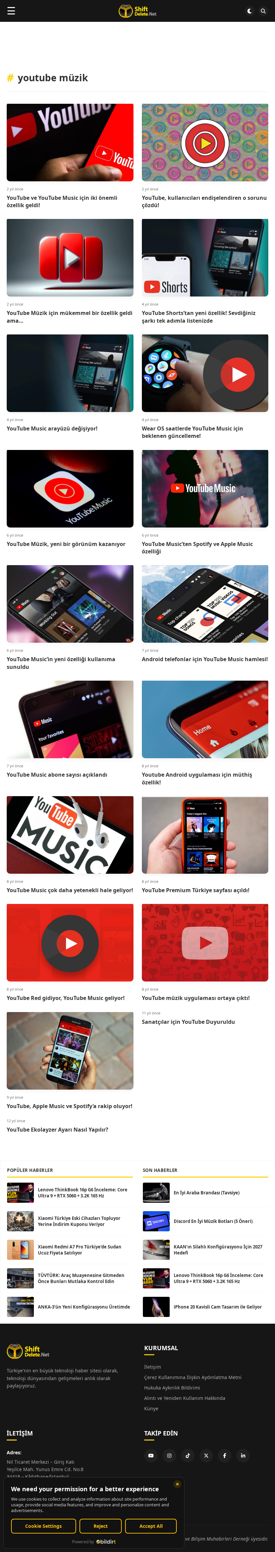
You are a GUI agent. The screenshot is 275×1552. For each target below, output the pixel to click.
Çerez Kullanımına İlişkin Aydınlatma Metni (192, 1377)
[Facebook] (224, 1455)
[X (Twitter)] (206, 1455)
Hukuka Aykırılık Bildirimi (172, 1387)
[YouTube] (151, 1455)
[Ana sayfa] (137, 11)
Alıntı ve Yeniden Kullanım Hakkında (184, 1398)
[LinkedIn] (243, 1455)
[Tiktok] (188, 1455)
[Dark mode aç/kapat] (250, 11)
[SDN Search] (263, 11)
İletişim (152, 1367)
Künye (151, 1408)
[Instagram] (169, 1455)
